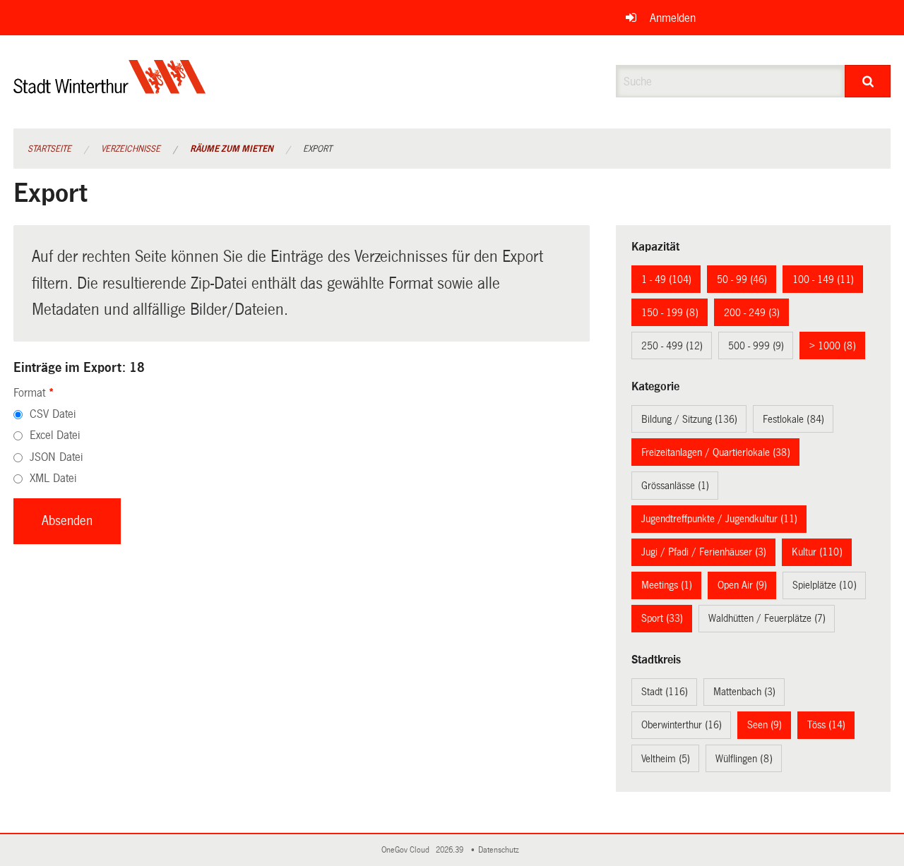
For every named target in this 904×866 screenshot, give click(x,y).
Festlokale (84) (793, 419)
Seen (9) (764, 724)
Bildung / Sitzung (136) (689, 419)
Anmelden (673, 18)
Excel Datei (55, 435)
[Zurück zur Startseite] (109, 88)
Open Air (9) (742, 585)
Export (317, 149)
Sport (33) (662, 618)
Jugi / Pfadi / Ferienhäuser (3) (703, 552)
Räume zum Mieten (231, 149)
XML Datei (53, 478)
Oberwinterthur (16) (681, 724)
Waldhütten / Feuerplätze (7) (767, 618)
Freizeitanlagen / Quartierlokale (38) (715, 452)
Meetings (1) (666, 585)
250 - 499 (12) (672, 345)
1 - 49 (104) (666, 279)
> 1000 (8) (832, 345)
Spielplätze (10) (824, 585)
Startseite (49, 149)
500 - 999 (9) (756, 345)
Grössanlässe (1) (675, 485)
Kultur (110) (817, 552)
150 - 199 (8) (669, 312)
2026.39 (451, 850)
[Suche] (868, 81)
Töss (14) (826, 724)
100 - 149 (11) (823, 279)
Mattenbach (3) (744, 691)
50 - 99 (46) (742, 279)
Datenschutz (500, 850)
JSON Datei (56, 457)
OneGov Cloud (407, 850)
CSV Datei (53, 414)
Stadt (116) (664, 691)
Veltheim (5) (665, 758)
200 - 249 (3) (752, 312)
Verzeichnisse (130, 149)
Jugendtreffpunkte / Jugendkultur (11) (719, 518)
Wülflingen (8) (744, 758)
